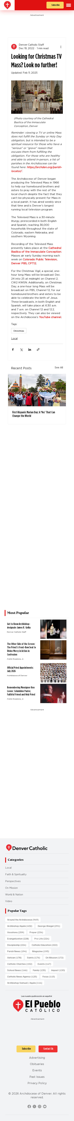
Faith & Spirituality (16, 874)
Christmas (18, 330)
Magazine (41, 951)
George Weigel (50, 925)
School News (18, 970)
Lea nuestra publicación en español (36, 996)
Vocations (16, 932)
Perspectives (13, 881)
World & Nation (14, 894)
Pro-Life (42, 938)
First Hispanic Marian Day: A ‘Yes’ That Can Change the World (33, 414)
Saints (34, 957)
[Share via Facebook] (12, 349)
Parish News (18, 951)
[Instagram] (39, 1106)
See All (59, 367)
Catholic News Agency (23, 976)
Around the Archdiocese (24, 919)
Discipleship (17, 944)
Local (14, 338)
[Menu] (69, 5)
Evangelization (19, 938)
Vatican (15, 957)
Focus (50, 976)
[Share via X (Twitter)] (21, 349)
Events (45, 963)
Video (8, 901)
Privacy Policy (37, 1083)
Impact (59, 970)
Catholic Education (46, 944)
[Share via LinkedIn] (29, 349)
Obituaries (37, 1064)
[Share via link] (38, 349)
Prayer (37, 932)
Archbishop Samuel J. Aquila (25, 982)
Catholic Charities (20, 963)
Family (40, 970)
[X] (34, 1106)
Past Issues (37, 1076)
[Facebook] (29, 1106)
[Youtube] (44, 1106)
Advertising (37, 1057)
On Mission (11, 888)
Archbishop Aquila (20, 925)
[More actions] (61, 47)
